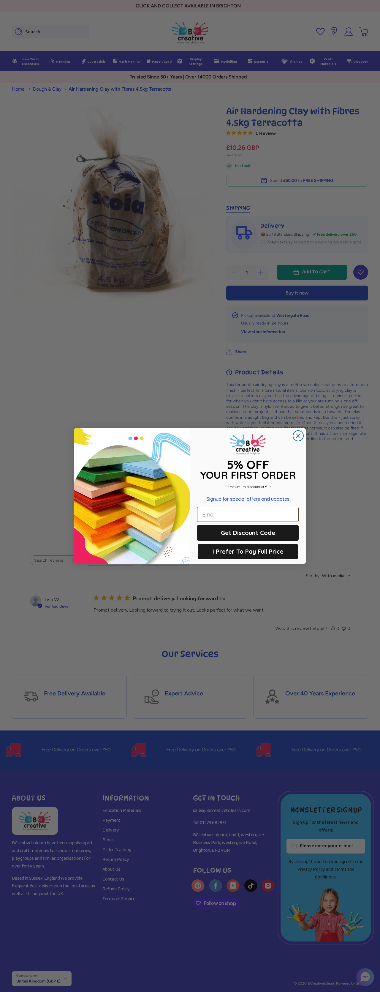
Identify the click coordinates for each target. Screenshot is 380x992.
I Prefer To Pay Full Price (248, 551)
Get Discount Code (248, 532)
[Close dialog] (298, 436)
